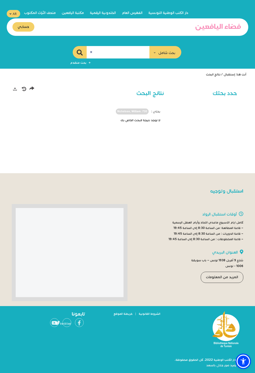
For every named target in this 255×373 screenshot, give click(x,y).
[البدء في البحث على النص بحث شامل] (80, 52)
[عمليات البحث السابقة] (23, 89)
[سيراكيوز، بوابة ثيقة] (218, 27)
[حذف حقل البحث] (91, 52)
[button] (165, 52)
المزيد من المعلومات (222, 277)
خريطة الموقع (123, 314)
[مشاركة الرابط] (31, 89)
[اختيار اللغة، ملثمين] (13, 13)
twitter (67, 323)
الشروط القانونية (149, 314)
